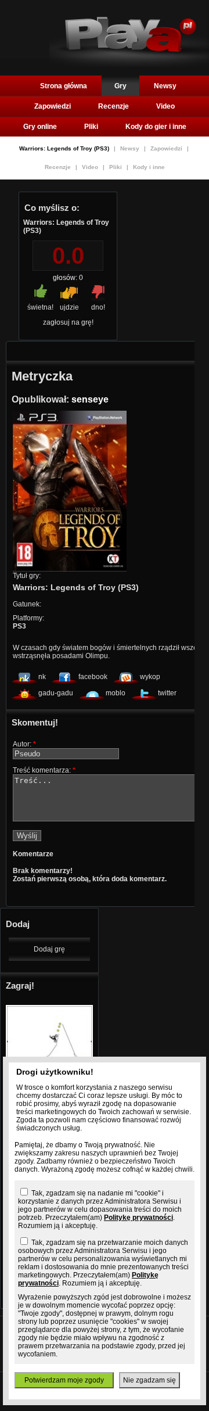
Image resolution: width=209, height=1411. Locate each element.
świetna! (40, 307)
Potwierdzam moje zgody (64, 1380)
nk (42, 677)
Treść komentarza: (44, 770)
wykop (150, 677)
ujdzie (69, 307)
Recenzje (113, 106)
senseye (90, 399)
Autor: (24, 744)
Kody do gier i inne (155, 127)
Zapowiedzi (52, 106)
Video (165, 106)
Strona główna (63, 86)
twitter (167, 693)
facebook (92, 677)
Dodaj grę (49, 949)
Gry (120, 86)
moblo (115, 693)
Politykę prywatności (138, 1217)
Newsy (165, 86)
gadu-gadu (55, 693)
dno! (98, 307)
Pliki (91, 127)
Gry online (40, 127)
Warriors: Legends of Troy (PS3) (65, 148)
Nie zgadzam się (149, 1380)
